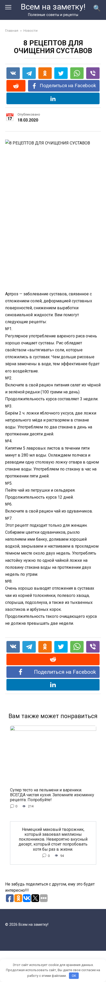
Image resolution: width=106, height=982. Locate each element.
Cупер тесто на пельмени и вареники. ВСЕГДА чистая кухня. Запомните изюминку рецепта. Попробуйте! (52, 794)
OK (74, 976)
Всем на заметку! (53, 7)
